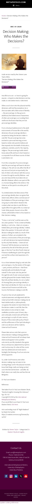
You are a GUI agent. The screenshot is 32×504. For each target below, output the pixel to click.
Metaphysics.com (16, 2)
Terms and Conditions (14, 495)
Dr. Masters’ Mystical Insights (19, 430)
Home (4, 15)
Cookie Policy (23, 494)
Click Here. (14, 404)
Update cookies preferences (9, 502)
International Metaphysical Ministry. (14, 398)
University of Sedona (16, 470)
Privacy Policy (14, 494)
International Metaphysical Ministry (16, 465)
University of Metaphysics (16, 467)
